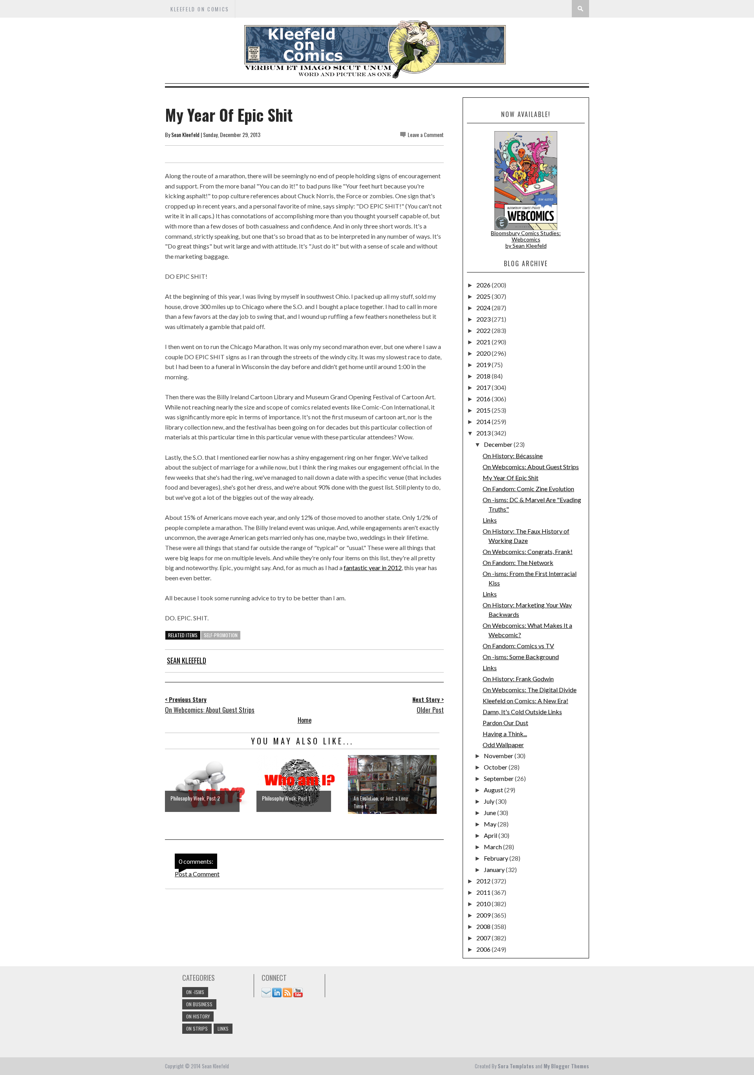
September (499, 778)
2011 (484, 892)
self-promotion (221, 635)
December (499, 444)
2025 (484, 296)
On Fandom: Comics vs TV (518, 645)
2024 (484, 307)
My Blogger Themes (566, 1066)
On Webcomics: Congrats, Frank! (528, 551)
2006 (484, 949)
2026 (484, 285)
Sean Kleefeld (185, 134)
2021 (484, 342)
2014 (484, 421)
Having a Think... (505, 733)
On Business (199, 1004)
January (495, 869)
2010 (484, 903)
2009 (484, 915)
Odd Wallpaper (503, 744)
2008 (484, 926)
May (491, 824)
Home (304, 720)
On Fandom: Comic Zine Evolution (528, 488)
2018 (484, 376)
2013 (484, 433)
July (490, 801)
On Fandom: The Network (518, 562)
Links (490, 520)
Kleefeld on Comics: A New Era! (525, 700)
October (496, 767)
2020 (484, 353)
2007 (484, 938)
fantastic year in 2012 (373, 567)
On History (198, 1016)
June (490, 812)
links (223, 1028)
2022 (484, 330)
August (494, 789)
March (493, 846)
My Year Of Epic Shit (510, 477)
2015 (484, 410)
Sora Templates (516, 1066)
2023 (484, 319)
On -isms (195, 992)
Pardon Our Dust (505, 722)
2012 (484, 881)
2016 (484, 398)
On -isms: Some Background (521, 656)
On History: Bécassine (513, 455)
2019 (484, 364)
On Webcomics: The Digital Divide (529, 689)
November (499, 755)
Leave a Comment (426, 134)
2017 (484, 387)
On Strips (197, 1028)
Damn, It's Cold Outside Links (522, 711)
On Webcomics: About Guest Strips (531, 466)
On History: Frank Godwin (518, 678)
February (496, 858)
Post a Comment (197, 874)
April (491, 835)
